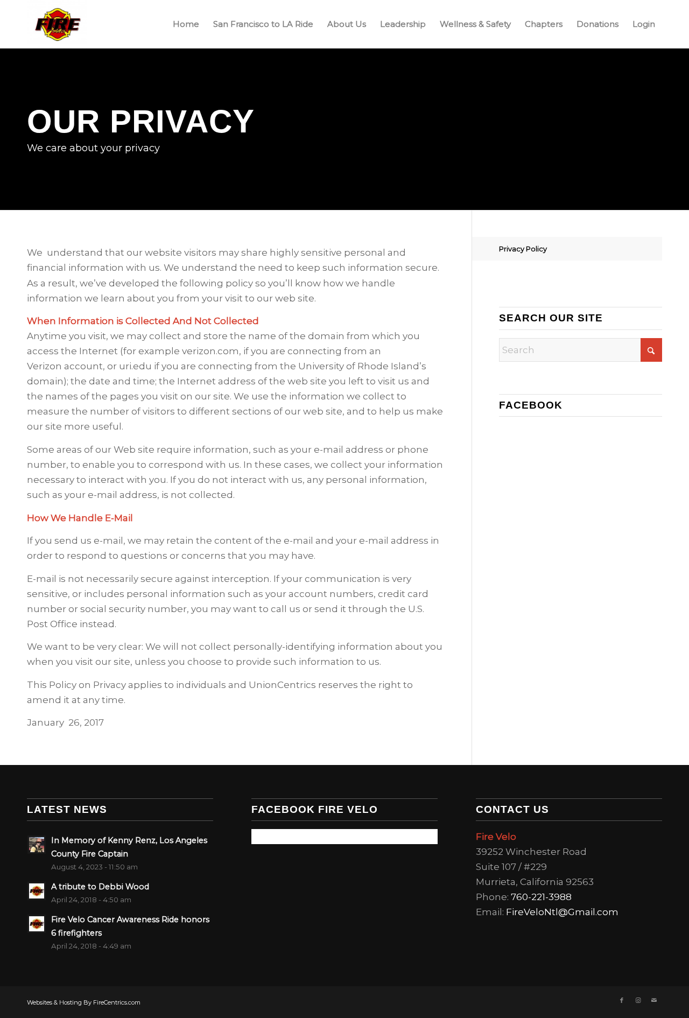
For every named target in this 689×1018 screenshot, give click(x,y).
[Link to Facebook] (622, 1000)
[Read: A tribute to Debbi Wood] (36, 891)
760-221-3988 (541, 896)
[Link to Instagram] (638, 1000)
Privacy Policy (523, 248)
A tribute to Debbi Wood (100, 886)
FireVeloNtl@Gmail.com (562, 912)
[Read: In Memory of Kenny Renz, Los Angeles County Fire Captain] (36, 844)
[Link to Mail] (654, 1000)
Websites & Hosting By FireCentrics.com (83, 1002)
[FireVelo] (57, 24)
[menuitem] (186, 24)
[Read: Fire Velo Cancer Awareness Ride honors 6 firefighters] (36, 923)
